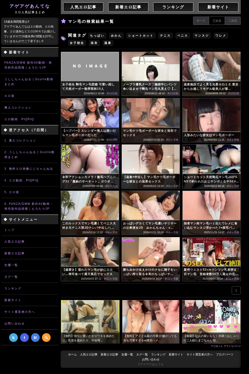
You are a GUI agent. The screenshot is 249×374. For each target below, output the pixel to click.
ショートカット (141, 35)
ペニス (182, 35)
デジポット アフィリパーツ (226, 345)
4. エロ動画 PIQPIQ (21, 180)
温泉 (108, 43)
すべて (201, 20)
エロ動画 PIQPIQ (19, 119)
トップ (9, 230)
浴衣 (94, 43)
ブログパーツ (224, 354)
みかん (116, 35)
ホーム (72, 354)
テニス (165, 35)
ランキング (12, 288)
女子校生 (77, 43)
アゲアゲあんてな (29, 9)
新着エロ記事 (14, 253)
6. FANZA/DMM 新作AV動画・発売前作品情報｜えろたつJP (28, 206)
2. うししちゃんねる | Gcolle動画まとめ (29, 154)
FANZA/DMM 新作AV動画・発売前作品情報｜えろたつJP (28, 65)
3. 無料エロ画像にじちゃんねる (28, 168)
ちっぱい (97, 35)
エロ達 (9, 96)
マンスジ (202, 35)
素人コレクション (18, 107)
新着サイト (12, 300)
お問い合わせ (14, 323)
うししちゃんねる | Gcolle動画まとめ (28, 82)
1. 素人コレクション (20, 140)
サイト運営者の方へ (19, 312)
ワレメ (220, 35)
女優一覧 (11, 265)
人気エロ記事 (14, 241)
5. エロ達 (11, 192)
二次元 (232, 20)
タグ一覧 (11, 276)
